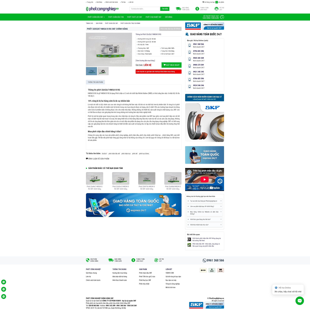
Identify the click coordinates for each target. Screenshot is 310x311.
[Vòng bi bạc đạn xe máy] (102, 9)
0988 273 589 (198, 65)
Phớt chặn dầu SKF (145, 273)
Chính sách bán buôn (111, 2)
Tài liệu (123, 2)
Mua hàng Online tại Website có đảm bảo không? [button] (203, 213)
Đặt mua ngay (173, 65)
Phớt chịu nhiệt (144, 284)
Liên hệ (131, 2)
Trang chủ (90, 2)
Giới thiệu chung (91, 273)
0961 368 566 (198, 44)
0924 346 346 (198, 85)
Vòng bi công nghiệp (173, 284)
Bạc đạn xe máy (171, 280)
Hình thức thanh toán (119, 280)
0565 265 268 (198, 58)
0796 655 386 (198, 51)
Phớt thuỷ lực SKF (145, 280)
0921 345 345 (198, 72)
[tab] (205, 201)
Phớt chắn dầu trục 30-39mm (170, 29)
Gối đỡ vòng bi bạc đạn (173, 277)
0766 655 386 (198, 78)
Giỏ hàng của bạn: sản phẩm (214, 2)
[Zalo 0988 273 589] (3, 297)
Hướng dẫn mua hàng (119, 273)
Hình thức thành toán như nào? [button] (198, 225)
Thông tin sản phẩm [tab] (95, 82)
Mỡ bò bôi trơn (170, 287)
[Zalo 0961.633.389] (3, 283)
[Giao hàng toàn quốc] (134, 205)
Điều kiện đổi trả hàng (119, 277)
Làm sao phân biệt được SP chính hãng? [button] (201, 206)
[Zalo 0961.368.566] (3, 290)
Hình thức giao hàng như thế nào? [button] (199, 219)
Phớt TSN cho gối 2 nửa (147, 277)
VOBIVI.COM (170, 273)
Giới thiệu (99, 2)
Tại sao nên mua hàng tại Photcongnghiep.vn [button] (202, 201)
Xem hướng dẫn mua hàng (145, 61)
